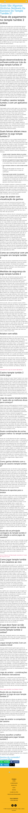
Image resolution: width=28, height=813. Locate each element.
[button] (5, 761)
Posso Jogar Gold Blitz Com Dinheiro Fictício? (11, 689)
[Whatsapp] (15, 805)
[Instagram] (12, 805)
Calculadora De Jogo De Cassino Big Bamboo (11, 369)
